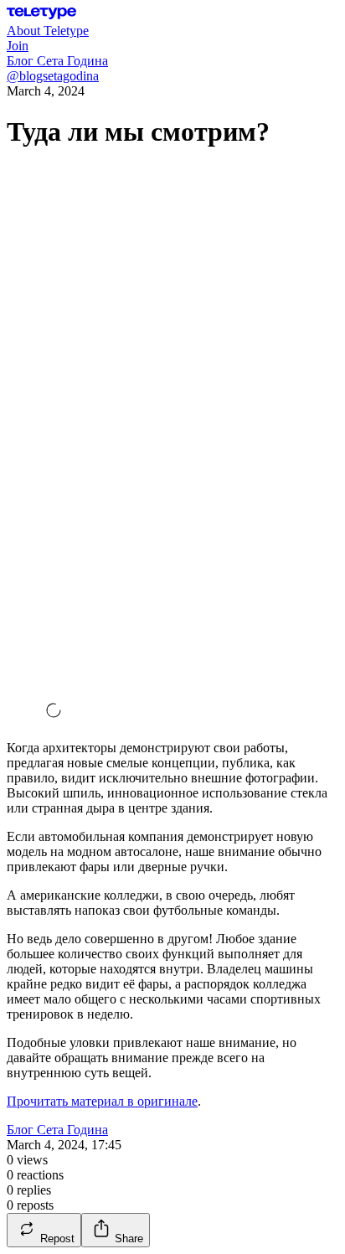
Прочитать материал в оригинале (102, 1101)
